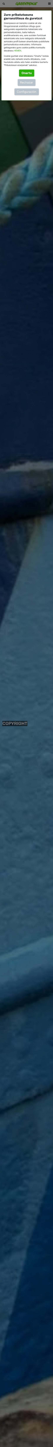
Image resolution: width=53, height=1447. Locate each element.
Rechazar (26, 82)
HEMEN (17, 50)
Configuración (26, 92)
